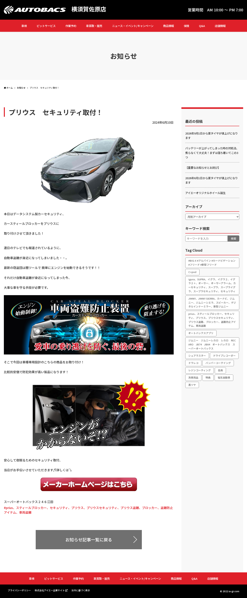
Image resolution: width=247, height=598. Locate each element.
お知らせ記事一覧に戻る (88, 539)
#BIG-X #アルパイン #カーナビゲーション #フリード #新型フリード (211, 262)
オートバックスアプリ (200, 333)
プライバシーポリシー (19, 590)
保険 (186, 26)
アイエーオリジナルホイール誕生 (205, 193)
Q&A (202, 26)
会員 (220, 370)
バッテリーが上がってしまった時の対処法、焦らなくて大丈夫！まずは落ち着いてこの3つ (212, 152)
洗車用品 (193, 377)
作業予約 (70, 26)
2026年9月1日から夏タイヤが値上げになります (211, 135)
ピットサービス (46, 26)
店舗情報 (220, 26)
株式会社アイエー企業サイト (50, 590)
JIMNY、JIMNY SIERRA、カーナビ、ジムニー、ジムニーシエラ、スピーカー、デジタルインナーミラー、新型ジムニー (212, 302)
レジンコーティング (199, 370)
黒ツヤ (192, 385)
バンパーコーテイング (218, 363)
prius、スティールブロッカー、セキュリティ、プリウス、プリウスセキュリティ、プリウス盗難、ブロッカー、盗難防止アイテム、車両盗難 (212, 320)
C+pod (192, 272)
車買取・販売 (94, 26)
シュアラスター (197, 355)
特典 (208, 377)
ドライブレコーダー (224, 355)
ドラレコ (193, 363)
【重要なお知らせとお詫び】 (202, 167)
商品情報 (168, 26)
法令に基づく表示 (80, 590)
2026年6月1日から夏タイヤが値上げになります (211, 180)
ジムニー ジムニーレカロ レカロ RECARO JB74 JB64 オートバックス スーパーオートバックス (212, 344)
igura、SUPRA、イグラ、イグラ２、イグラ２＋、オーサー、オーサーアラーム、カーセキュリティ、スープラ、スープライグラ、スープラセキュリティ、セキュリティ (212, 285)
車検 (24, 26)
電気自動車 (224, 377)
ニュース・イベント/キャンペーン (132, 26)
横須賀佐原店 (88, 9)
